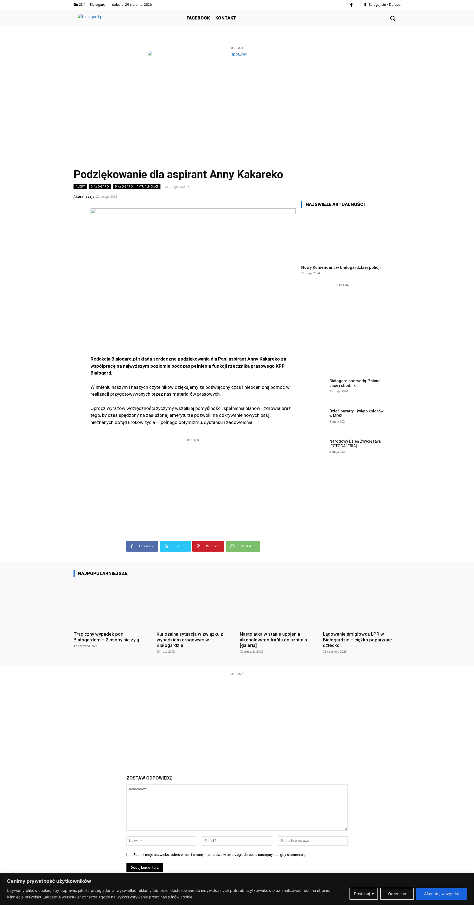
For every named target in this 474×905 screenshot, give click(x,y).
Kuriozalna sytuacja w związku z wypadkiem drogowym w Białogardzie (190, 639)
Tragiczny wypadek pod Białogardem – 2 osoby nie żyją (106, 636)
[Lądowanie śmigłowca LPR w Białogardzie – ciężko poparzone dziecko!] (361, 604)
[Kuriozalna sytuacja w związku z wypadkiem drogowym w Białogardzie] (195, 604)
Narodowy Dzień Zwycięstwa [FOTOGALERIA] (355, 443)
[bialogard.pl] (119, 24)
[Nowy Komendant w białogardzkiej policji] (342, 236)
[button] (392, 18)
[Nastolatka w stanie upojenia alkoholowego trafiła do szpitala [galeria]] (278, 604)
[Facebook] (351, 5)
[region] (237, 889)
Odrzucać (397, 893)
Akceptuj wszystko (441, 893)
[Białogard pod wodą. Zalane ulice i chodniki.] (313, 389)
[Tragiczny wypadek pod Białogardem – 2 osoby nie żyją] (112, 604)
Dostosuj (362, 893)
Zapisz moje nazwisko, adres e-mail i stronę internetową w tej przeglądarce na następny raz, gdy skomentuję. (219, 855)
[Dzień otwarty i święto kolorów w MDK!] (313, 419)
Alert (80, 186)
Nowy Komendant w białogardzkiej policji (341, 267)
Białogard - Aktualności (136, 186)
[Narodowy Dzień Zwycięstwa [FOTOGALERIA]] (313, 449)
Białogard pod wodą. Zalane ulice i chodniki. (354, 383)
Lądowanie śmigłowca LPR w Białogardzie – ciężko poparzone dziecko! (357, 639)
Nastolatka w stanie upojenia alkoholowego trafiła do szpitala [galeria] (273, 639)
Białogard (100, 186)
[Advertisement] (193, 477)
